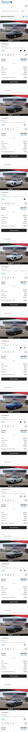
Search (22, 11)
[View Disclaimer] (14, 54)
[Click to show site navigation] (26, 6)
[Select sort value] (26, 16)
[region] (14, 72)
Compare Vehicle (7, 90)
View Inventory (14, 82)
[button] (26, 31)
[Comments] (26, 55)
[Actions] (25, 44)
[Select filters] (23, 17)
